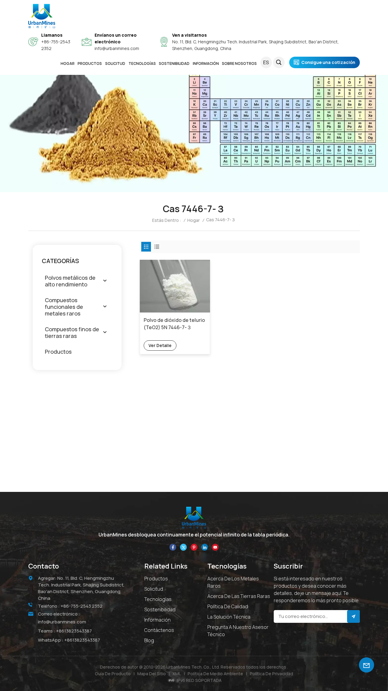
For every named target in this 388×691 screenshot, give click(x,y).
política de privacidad (271, 673)
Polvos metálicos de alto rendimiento (70, 281)
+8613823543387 (74, 631)
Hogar (68, 63)
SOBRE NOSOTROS (239, 63)
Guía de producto (113, 673)
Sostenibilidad (160, 609)
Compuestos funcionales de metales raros (64, 306)
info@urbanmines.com (117, 48)
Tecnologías (142, 63)
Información (157, 619)
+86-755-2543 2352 (81, 606)
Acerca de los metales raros (233, 582)
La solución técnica (228, 616)
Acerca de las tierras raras (238, 596)
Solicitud (153, 589)
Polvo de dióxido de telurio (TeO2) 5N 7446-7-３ (174, 324)
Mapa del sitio (151, 673)
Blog (149, 640)
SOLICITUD (115, 63)
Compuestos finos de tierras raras (72, 332)
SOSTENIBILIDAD (174, 63)
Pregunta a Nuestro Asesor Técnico (238, 631)
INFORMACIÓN (206, 63)
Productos (90, 63)
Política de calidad (227, 606)
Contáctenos (159, 630)
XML (176, 673)
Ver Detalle (160, 345)
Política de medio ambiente (215, 673)
